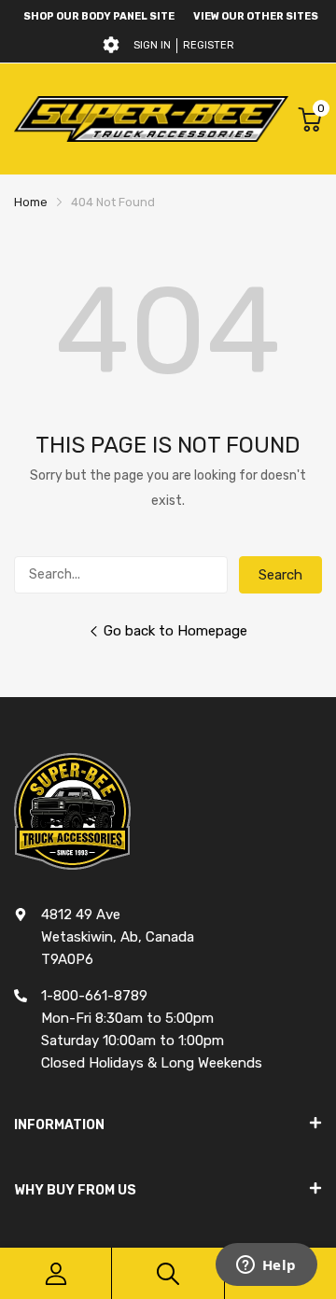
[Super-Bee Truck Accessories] (151, 118)
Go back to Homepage (175, 630)
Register (208, 45)
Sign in (152, 45)
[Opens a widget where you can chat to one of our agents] (266, 1266)
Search (280, 574)
